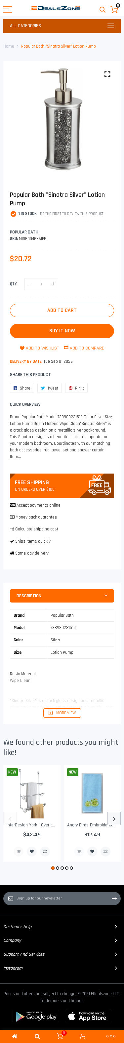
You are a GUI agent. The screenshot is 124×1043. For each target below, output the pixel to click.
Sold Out (18, 851)
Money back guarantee (36, 517)
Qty (13, 283)
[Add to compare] (45, 851)
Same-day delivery (32, 553)
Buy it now (62, 330)
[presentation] (10, 818)
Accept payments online (39, 505)
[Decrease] (29, 284)
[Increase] (54, 284)
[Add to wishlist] (32, 851)
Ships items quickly (33, 541)
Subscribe (114, 898)
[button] (53, 868)
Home (8, 46)
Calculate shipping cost (36, 529)
